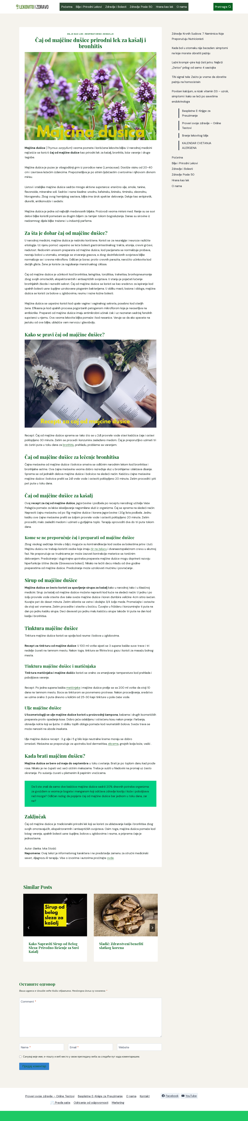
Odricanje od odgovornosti (91, 1102)
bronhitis (68, 445)
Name (26, 1047)
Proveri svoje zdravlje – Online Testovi (49, 1096)
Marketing (118, 1102)
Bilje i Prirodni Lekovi (89, 7)
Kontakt (145, 1096)
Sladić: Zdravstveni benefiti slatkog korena (121, 945)
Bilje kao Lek (75, 34)
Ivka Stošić (49, 848)
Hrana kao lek (164, 7)
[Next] (152, 928)
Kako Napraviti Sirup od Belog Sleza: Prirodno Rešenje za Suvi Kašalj (54, 947)
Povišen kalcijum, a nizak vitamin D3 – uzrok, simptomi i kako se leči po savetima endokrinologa (200, 96)
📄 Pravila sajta (60, 1102)
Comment (28, 1001)
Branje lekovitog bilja (195, 135)
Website (124, 1047)
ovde (110, 858)
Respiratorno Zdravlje (99, 34)
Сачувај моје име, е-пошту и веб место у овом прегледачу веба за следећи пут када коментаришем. (81, 1056)
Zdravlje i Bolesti (115, 7)
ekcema (113, 744)
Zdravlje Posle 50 (141, 7)
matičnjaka (73, 687)
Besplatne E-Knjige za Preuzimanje (100, 1096)
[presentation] (55, 915)
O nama (182, 7)
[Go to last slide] (28, 928)
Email (74, 1047)
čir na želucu (99, 549)
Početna (66, 7)
